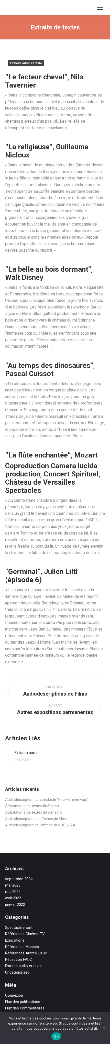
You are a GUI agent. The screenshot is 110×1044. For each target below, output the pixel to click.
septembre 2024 (18, 879)
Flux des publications (22, 1001)
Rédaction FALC (18, 959)
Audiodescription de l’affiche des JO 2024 (40, 825)
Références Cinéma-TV (25, 934)
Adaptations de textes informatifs (33, 812)
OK (56, 1036)
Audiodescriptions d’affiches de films (36, 818)
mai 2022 (12, 891)
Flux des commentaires (25, 1008)
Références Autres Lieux (26, 953)
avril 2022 (13, 898)
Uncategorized (17, 972)
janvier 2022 (15, 904)
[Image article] (7, 753)
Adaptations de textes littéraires (32, 806)
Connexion (14, 995)
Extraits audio (26, 752)
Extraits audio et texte (26, 63)
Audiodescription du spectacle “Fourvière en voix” (46, 799)
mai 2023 (12, 885)
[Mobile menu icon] (100, 8)
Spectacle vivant (18, 927)
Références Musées (22, 946)
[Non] (103, 1027)
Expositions (15, 940)
